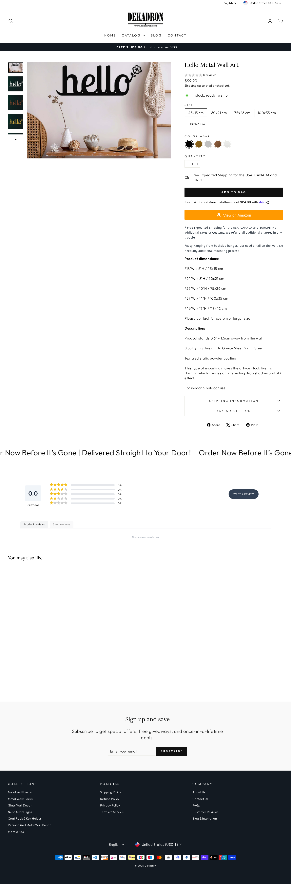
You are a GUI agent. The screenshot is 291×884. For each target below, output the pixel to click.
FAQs (196, 805)
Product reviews (34, 524)
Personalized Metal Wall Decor (29, 825)
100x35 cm (267, 112)
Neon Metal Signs (20, 812)
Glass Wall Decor (20, 805)
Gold (199, 144)
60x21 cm (219, 112)
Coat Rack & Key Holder (25, 818)
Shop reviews (61, 524)
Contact (177, 35)
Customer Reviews (205, 812)
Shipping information (234, 401)
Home (110, 35)
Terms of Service (112, 812)
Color (196, 136)
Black (189, 144)
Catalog (132, 35)
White (227, 144)
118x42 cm (196, 124)
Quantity (195, 156)
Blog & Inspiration (204, 818)
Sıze (188, 105)
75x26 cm (242, 112)
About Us (198, 792)
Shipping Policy (110, 792)
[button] (233, 75)
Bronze (218, 144)
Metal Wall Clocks (20, 799)
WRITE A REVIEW (243, 494)
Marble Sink (16, 832)
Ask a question (234, 411)
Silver (208, 144)
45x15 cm (196, 112)
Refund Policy (110, 799)
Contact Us (200, 799)
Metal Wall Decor (20, 792)
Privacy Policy (110, 805)
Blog (156, 35)
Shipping (190, 85)
